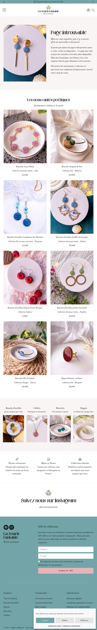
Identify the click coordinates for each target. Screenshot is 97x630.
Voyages (25, 382)
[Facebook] (6, 527)
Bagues (83, 408)
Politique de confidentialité (71, 626)
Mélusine (78, 170)
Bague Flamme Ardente (72, 378)
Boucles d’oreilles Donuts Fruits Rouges (25, 307)
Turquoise (38, 241)
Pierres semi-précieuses (24, 241)
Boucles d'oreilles (13, 408)
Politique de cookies (54, 626)
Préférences (84, 620)
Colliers (36, 408)
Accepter (45, 620)
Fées (71, 170)
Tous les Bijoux (10, 598)
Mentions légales (74, 598)
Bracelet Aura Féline (25, 166)
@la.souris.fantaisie (48, 507)
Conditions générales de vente (80, 602)
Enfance (29, 312)
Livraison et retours (44, 598)
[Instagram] (11, 527)
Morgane (78, 382)
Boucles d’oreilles (11, 602)
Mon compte (40, 606)
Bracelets (60, 408)
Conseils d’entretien (44, 602)
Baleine (83, 241)
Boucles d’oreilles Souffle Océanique (72, 237)
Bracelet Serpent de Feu (72, 166)
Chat (36, 170)
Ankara (33, 382)
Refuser (64, 620)
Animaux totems (26, 170)
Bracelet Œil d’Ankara (25, 378)
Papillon (83, 312)
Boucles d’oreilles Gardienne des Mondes (25, 237)
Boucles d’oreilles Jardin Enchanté (72, 307)
